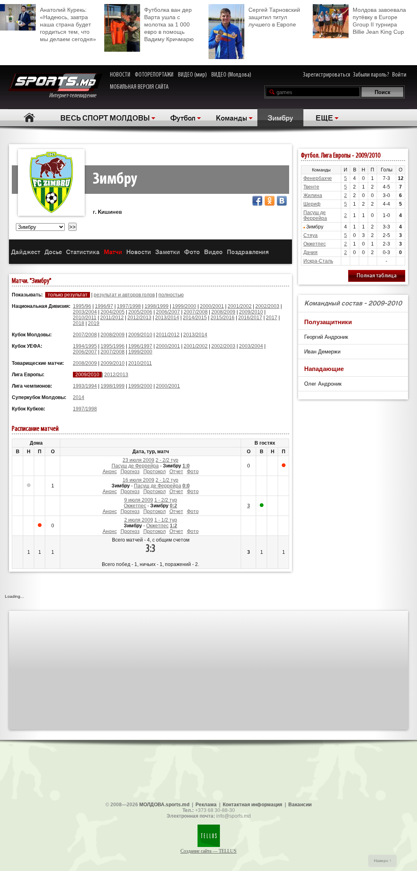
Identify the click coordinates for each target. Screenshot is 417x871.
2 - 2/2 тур (167, 460)
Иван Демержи (322, 352)
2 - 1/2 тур (167, 480)
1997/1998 (129, 306)
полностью (171, 295)
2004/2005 (113, 312)
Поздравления (248, 251)
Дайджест (25, 251)
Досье (53, 251)
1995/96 (82, 306)
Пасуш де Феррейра (135, 466)
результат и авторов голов (124, 295)
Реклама (206, 804)
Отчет (176, 471)
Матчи (113, 251)
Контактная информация (252, 804)
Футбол (182, 117)
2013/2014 (167, 317)
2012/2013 (139, 317)
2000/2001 (212, 306)
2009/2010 (251, 312)
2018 (78, 323)
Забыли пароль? (371, 75)
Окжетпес (135, 506)
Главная (29, 117)
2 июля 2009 (138, 520)
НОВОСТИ (120, 75)
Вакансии (300, 804)
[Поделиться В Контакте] (282, 201)
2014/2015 (195, 317)
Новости (138, 251)
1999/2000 (184, 306)
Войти (399, 75)
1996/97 (104, 306)
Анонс (110, 471)
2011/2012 (112, 317)
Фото (192, 251)
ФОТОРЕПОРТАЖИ (154, 75)
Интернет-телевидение (75, 95)
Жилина (312, 195)
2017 (271, 317)
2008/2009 (223, 312)
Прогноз (130, 471)
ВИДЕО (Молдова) (231, 75)
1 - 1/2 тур (165, 520)
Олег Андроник (323, 384)
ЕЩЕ (324, 117)
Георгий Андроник (326, 337)
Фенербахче (317, 178)
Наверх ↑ (382, 860)
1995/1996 (113, 346)
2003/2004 (85, 312)
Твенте (311, 187)
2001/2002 (240, 306)
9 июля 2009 (138, 500)
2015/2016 (223, 317)
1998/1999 (157, 306)
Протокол (154, 471)
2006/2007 (168, 312)
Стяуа (310, 235)
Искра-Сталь (318, 261)
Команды (231, 117)
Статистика (83, 251)
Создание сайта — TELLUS (208, 851)
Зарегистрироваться (326, 75)
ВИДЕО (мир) (192, 75)
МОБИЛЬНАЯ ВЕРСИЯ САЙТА (139, 87)
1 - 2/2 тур (165, 500)
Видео (213, 251)
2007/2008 (196, 312)
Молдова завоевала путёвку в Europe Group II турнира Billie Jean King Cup (379, 21)
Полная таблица (377, 276)
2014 (78, 397)
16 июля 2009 (138, 480)
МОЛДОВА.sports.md (164, 804)
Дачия (310, 252)
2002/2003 (267, 306)
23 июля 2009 (138, 460)
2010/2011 (85, 317)
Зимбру (280, 117)
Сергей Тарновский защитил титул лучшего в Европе (274, 17)
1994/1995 (85, 346)
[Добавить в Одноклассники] (269, 201)
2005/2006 (140, 312)
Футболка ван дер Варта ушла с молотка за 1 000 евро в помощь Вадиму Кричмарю (169, 24)
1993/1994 (85, 386)
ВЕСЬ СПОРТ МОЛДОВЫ (105, 117)
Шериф (311, 204)
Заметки (167, 251)
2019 (93, 323)
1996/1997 (140, 346)
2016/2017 (250, 317)
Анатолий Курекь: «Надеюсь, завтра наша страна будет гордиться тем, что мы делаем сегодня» (68, 24)
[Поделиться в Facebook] (257, 201)
